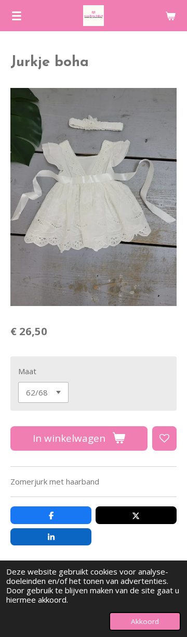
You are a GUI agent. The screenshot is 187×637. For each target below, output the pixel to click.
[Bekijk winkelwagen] (170, 15)
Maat (27, 371)
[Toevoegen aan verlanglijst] (164, 438)
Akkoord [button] (145, 621)
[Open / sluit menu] (16, 15)
